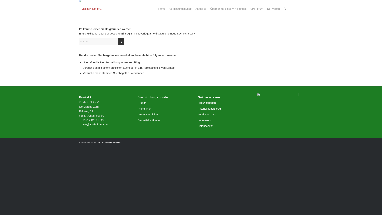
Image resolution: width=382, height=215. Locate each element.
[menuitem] (161, 9)
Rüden (142, 102)
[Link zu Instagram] (296, 8)
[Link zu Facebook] (300, 8)
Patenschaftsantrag (209, 108)
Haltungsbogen (207, 102)
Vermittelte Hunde (149, 120)
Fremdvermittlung (148, 114)
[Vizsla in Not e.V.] (90, 9)
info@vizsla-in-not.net (95, 124)
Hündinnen (144, 108)
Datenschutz (205, 126)
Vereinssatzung (207, 114)
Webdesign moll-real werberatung (110, 142)
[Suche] (285, 9)
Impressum (204, 120)
